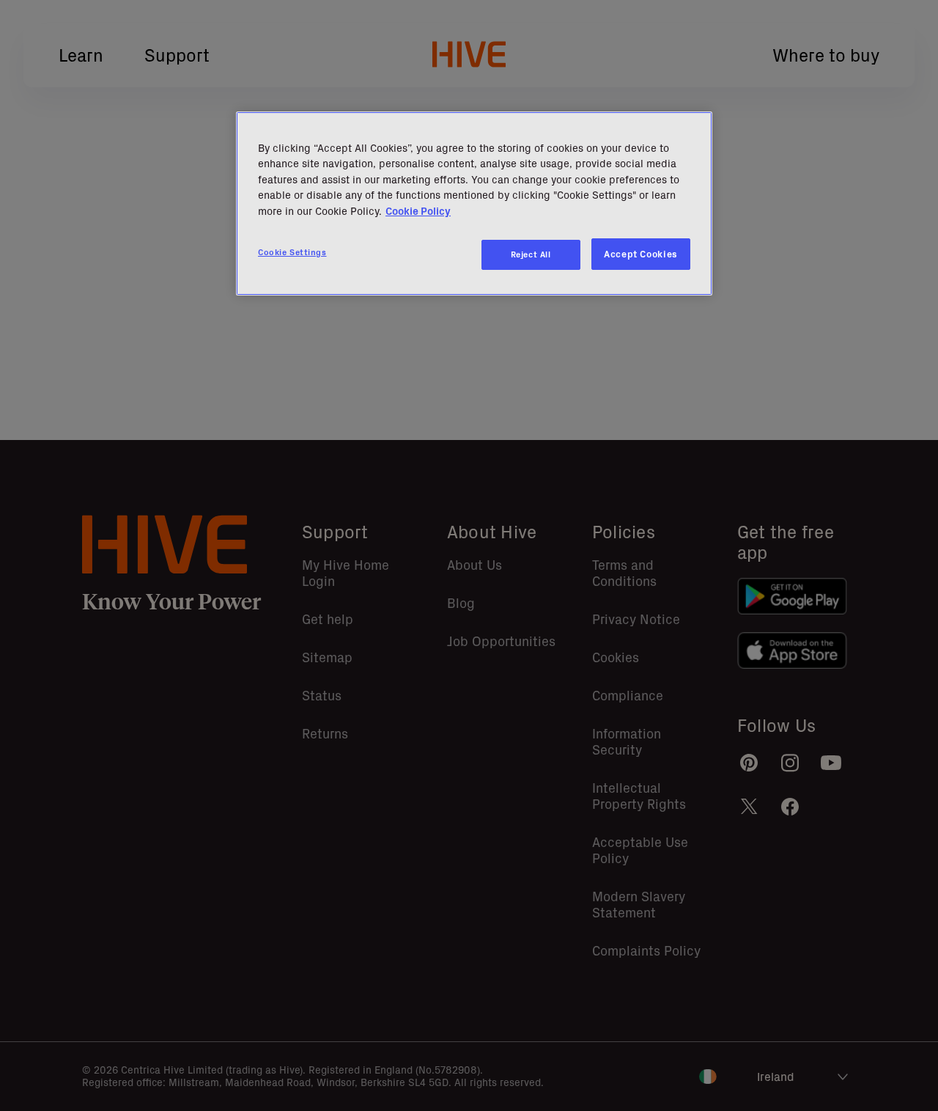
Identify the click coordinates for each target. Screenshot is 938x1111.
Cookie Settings (292, 252)
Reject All (531, 254)
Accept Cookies (641, 254)
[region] (474, 203)
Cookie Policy (418, 211)
